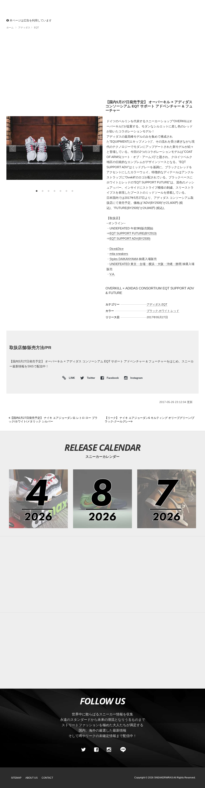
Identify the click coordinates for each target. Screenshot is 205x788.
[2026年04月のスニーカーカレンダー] (38, 498)
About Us (31, 777)
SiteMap (16, 777)
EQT (164, 304)
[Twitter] (83, 749)
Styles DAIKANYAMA (124, 259)
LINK (70, 378)
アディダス (154, 304)
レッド (175, 310)
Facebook (113, 378)
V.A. (112, 274)
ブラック (152, 310)
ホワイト (164, 310)
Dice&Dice (117, 248)
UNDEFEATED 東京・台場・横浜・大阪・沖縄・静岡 (146, 264)
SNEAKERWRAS (163, 777)
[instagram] (109, 749)
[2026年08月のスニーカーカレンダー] (102, 498)
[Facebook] (96, 749)
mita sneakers (119, 253)
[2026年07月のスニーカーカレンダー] (166, 498)
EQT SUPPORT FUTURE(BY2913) (133, 233)
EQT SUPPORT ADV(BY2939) (130, 238)
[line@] (122, 749)
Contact (47, 777)
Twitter (91, 378)
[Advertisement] (102, 66)
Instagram (136, 378)
